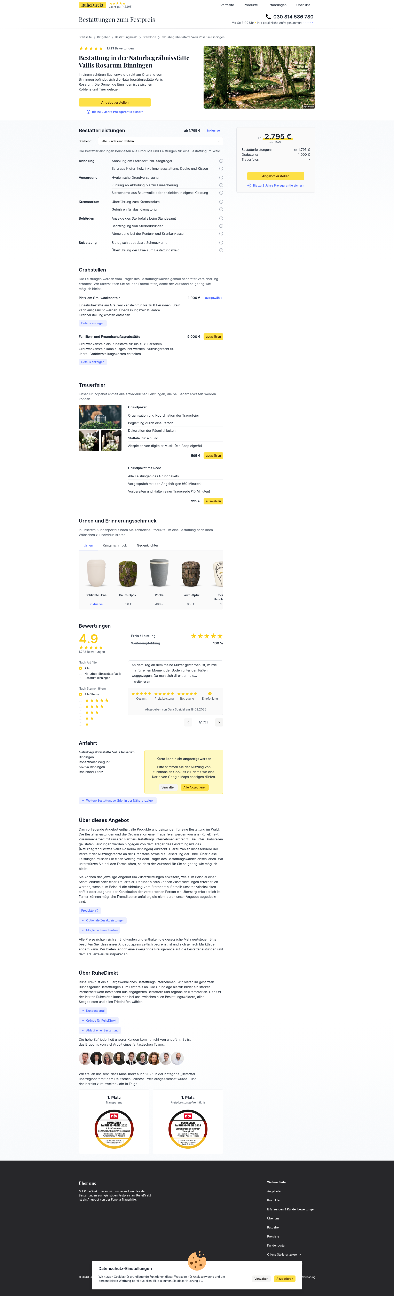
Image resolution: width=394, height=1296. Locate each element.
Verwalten (168, 787)
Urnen (88, 545)
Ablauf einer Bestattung (102, 1030)
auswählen (213, 336)
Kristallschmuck (115, 545)
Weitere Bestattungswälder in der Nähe (120, 800)
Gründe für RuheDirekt (101, 1020)
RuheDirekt (92, 5)
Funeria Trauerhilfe (123, 1199)
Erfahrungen (277, 5)
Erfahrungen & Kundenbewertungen (291, 1209)
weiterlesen (142, 681)
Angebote (274, 1191)
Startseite (227, 5)
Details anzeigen (92, 323)
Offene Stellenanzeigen (282, 1254)
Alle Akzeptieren (194, 787)
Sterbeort (85, 141)
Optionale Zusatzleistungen (105, 920)
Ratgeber (273, 1227)
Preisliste (273, 1236)
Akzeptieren (284, 1278)
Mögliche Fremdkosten (102, 930)
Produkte (251, 5)
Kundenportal (95, 1010)
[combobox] (160, 141)
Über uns (303, 5)
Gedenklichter (147, 545)
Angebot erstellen (115, 102)
